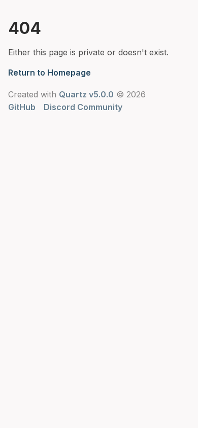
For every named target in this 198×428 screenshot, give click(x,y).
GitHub (22, 107)
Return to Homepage (49, 72)
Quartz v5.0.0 (86, 94)
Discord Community (83, 107)
